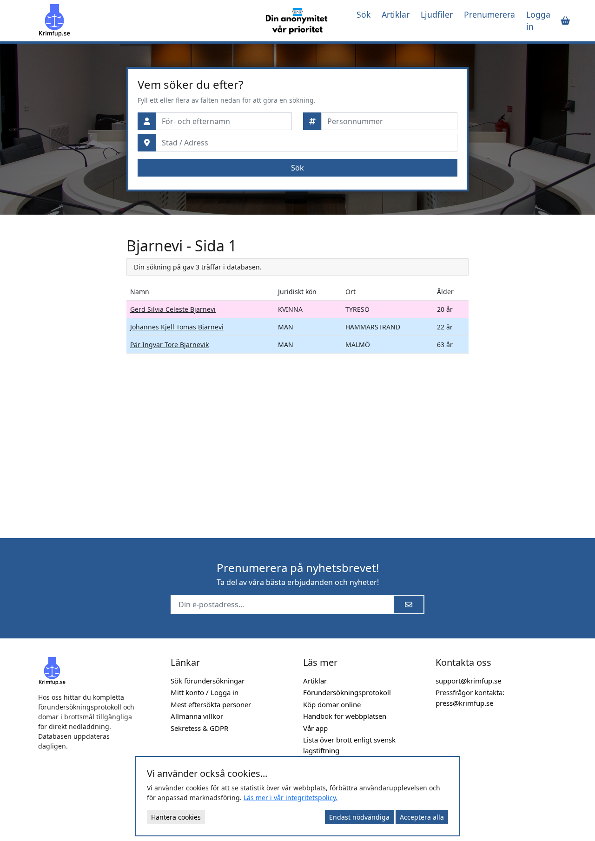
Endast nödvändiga (359, 817)
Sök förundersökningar (208, 680)
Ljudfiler (437, 14)
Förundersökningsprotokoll (347, 692)
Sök (363, 14)
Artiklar (396, 14)
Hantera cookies (176, 817)
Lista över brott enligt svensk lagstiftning (349, 745)
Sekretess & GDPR (199, 728)
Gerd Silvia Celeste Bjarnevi (173, 309)
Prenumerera (489, 14)
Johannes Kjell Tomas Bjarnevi (177, 326)
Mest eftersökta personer (211, 704)
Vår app (315, 728)
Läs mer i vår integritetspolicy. (290, 797)
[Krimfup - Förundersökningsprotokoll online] (146, 20)
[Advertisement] (76, 376)
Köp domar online (332, 704)
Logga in (538, 20)
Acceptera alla (422, 817)
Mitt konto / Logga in (204, 692)
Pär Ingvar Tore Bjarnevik (169, 344)
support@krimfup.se (468, 680)
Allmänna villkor (197, 716)
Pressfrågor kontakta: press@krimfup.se (470, 698)
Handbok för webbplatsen (344, 716)
